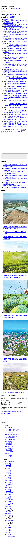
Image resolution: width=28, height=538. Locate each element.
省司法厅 (8, 473)
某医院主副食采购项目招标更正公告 (18, 48)
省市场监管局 (9, 503)
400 (11, 131)
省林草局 (8, 501)
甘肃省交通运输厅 (11, 439)
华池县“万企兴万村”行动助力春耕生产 (13, 172)
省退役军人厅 (9, 494)
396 (3, 131)
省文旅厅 (8, 491)
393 (23, 129)
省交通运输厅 (9, 484)
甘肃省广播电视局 (11, 437)
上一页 (16, 129)
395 (1, 131)
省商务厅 (8, 489)
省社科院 (8, 529)
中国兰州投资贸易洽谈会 (12, 434)
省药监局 (8, 527)
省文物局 (8, 525)
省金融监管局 (9, 515)
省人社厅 (8, 477)
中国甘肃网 (9, 441)
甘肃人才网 (9, 457)
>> (17, 131)
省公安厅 (8, 470)
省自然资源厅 (9, 478)
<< (13, 129)
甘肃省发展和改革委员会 (12, 429)
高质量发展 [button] (11, 17)
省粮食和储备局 (10, 520)
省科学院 (8, 530)
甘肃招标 (12, 14)
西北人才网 (9, 450)
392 (21, 129)
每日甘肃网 (9, 443)
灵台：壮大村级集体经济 (9, 173)
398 (7, 131)
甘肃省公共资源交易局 (12, 436)
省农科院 (8, 532)
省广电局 (8, 504)
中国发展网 (9, 444)
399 (9, 131)
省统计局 (8, 508)
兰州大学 (8, 453)
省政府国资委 (9, 499)
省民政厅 (8, 472)
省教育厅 (8, 463)
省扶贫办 (8, 513)
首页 (8, 14)
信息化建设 (12, 16)
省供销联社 (9, 534)
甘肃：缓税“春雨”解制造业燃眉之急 (12, 185)
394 (25, 129)
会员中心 (15, 8)
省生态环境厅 (9, 480)
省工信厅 (8, 466)
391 (19, 129)
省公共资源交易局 (11, 536)
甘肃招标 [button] (10, 19)
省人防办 (8, 511)
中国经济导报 (9, 446)
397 (5, 131)
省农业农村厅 (9, 487)
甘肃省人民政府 (10, 461)
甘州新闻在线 (9, 448)
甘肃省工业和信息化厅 (12, 431)
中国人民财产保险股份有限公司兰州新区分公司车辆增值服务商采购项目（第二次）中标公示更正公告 (15, 71)
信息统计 (20, 8)
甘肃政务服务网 (10, 427)
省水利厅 (8, 485)
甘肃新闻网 (9, 455)
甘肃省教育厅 (9, 451)
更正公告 (17, 14)
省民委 (8, 468)
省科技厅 (8, 465)
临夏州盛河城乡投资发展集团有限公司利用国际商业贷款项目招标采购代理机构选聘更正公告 (15, 66)
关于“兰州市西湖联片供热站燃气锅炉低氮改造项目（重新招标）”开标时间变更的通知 (14, 83)
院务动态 (5, 19)
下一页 (14, 131)
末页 (19, 131)
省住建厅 (8, 482)
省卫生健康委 (9, 492)
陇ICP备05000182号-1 (11, 411)
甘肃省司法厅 (9, 432)
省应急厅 (8, 496)
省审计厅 (8, 498)
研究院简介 (6, 16)
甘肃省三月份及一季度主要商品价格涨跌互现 (14, 187)
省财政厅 (8, 475)
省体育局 (8, 506)
